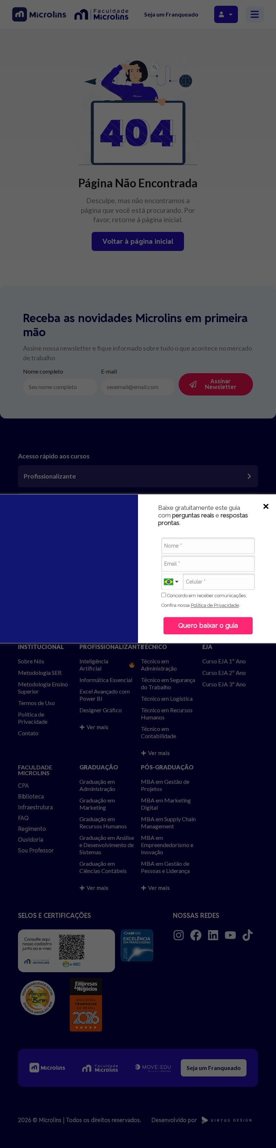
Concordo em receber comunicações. (206, 595)
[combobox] (172, 582)
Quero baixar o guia (208, 625)
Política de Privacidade (215, 605)
